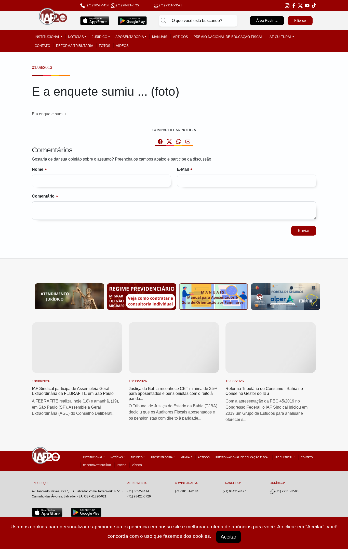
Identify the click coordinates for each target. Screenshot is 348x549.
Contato (42, 46)
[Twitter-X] (300, 5)
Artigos (180, 37)
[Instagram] (287, 5)
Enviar (304, 230)
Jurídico (99, 37)
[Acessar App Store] (95, 20)
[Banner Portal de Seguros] (285, 296)
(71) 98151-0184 (186, 491)
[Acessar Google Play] (132, 20)
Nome (37, 169)
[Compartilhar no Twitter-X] (169, 141)
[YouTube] (307, 5)
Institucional (47, 37)
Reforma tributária (74, 46)
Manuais (159, 37)
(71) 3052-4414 (98, 5)
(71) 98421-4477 (234, 491)
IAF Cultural (280, 37)
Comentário (43, 196)
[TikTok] (314, 5)
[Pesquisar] (163, 20)
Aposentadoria (129, 37)
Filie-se (300, 20)
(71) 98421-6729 (139, 496)
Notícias (76, 37)
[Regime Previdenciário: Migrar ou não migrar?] (141, 296)
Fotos (104, 46)
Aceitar (228, 537)
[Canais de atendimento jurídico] (69, 296)
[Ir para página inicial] (53, 20)
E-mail (183, 169)
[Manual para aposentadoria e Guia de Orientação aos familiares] (213, 296)
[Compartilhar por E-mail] (188, 141)
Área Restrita (266, 20)
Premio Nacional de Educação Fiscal (228, 37)
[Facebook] (293, 5)
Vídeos (122, 46)
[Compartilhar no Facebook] (160, 141)
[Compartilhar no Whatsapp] (178, 141)
